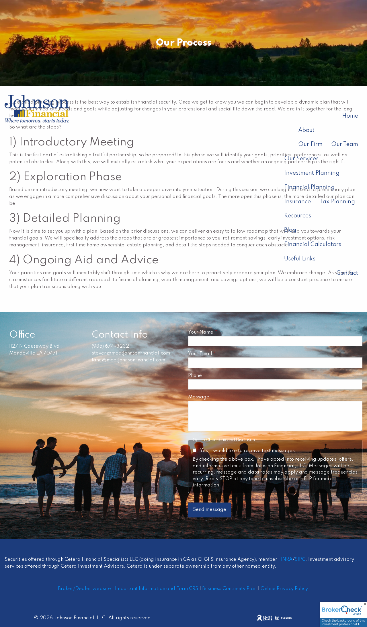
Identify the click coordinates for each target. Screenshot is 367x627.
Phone (195, 375)
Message (198, 397)
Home (350, 116)
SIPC (300, 559)
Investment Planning (311, 173)
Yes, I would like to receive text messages (247, 450)
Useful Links (299, 259)
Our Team (344, 144)
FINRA (285, 559)
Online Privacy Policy (284, 588)
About (306, 130)
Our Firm (310, 144)
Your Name (225, 332)
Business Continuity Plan (229, 588)
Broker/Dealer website (84, 588)
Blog (290, 230)
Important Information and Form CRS (156, 588)
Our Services (301, 159)
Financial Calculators (312, 245)
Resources (297, 216)
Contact (347, 273)
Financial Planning (309, 187)
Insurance (297, 202)
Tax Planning (337, 202)
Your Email (224, 353)
